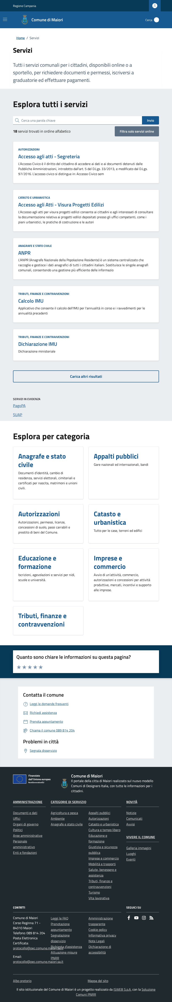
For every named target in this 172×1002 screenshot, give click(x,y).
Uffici (16, 818)
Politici (18, 829)
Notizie (131, 812)
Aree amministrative (27, 835)
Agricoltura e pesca (64, 812)
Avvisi (130, 824)
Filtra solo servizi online (137, 131)
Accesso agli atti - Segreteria (49, 156)
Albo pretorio (22, 980)
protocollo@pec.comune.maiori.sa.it (38, 948)
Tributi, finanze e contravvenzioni (43, 293)
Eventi (131, 859)
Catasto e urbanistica (34, 197)
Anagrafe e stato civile (35, 246)
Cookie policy (98, 929)
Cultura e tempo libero (104, 829)
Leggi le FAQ (59, 918)
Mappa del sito (98, 980)
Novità (131, 801)
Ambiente (58, 818)
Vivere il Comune (140, 837)
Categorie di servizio (68, 801)
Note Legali (97, 940)
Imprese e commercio (104, 858)
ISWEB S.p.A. (122, 989)
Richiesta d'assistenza (66, 946)
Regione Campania (24, 6)
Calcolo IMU (31, 301)
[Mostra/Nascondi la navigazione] (5, 19)
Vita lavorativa (99, 898)
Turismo (94, 892)
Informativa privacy (102, 935)
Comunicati (134, 818)
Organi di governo (25, 824)
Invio (150, 120)
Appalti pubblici (99, 812)
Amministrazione (27, 801)
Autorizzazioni (29, 149)
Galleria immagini (138, 847)
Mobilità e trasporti (102, 863)
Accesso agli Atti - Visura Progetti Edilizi (61, 204)
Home (20, 37)
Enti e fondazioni (25, 852)
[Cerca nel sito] (156, 19)
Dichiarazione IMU (37, 344)
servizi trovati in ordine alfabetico (42, 131)
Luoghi (131, 853)
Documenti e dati (25, 812)
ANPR (24, 253)
